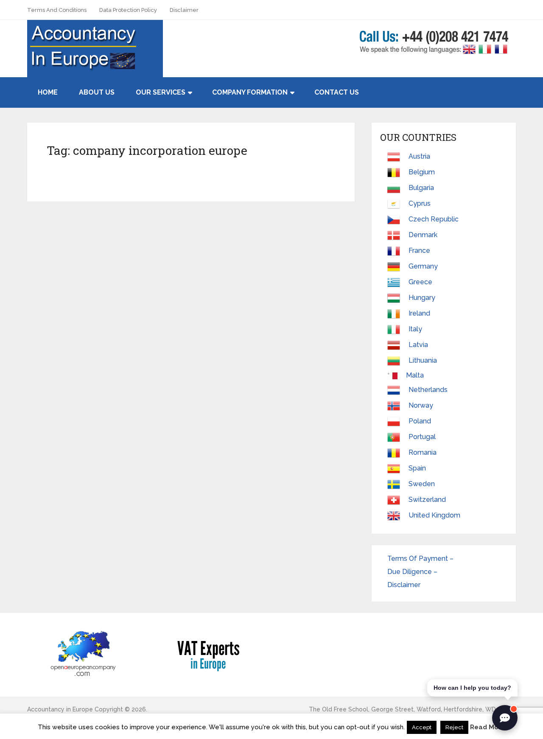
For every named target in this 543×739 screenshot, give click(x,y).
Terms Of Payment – (421, 558)
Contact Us (336, 92)
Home (48, 92)
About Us (97, 92)
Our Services (160, 92)
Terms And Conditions (57, 10)
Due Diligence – (413, 572)
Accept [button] (421, 727)
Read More (487, 727)
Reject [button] (454, 727)
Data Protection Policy (128, 10)
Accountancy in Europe (60, 709)
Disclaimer (184, 10)
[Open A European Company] (82, 653)
